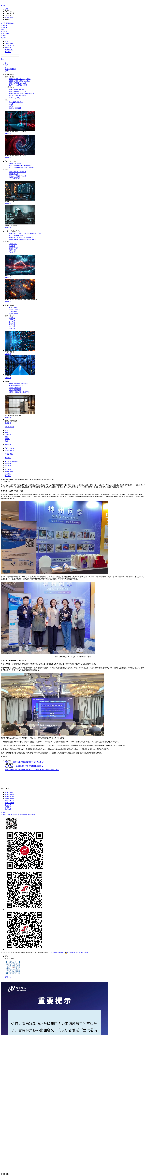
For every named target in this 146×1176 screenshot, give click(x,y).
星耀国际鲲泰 (9, 798)
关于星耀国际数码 (7, 23)
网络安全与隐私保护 (28, 814)
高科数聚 (8, 807)
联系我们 (4, 35)
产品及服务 (9, 43)
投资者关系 (9, 50)
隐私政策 (11, 814)
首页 (6, 41)
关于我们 (8, 52)
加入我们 (4, 37)
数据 (6, 65)
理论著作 (4, 25)
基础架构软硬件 (10, 69)
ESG (2, 29)
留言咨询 (8, 977)
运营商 (7, 439)
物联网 (7, 71)
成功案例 (4, 31)
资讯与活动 (5, 33)
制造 (6, 441)
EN (4, 5)
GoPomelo (8, 809)
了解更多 (8, 134)
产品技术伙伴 (9, 448)
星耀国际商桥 (9, 803)
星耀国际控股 (9, 792)
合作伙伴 (8, 47)
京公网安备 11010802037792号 (77, 952)
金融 (6, 432)
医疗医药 (8, 434)
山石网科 (8, 805)
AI (5, 63)
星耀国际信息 (9, 794)
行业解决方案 (9, 45)
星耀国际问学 (9, 796)
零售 (6, 437)
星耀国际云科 (9, 801)
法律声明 (17, 814)
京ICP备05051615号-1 (57, 952)
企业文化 (4, 27)
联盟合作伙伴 (9, 450)
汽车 (6, 430)
